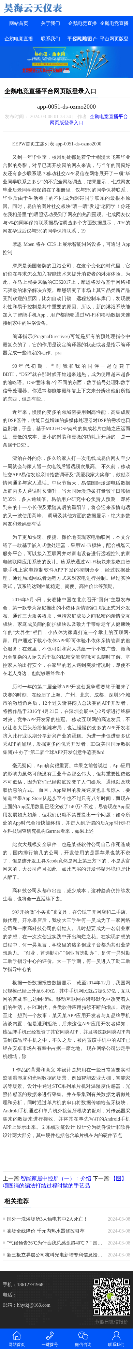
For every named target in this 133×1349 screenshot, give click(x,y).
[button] (66, 71)
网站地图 (82, 38)
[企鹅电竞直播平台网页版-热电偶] (33, 8)
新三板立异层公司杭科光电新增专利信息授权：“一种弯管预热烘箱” (55, 1254)
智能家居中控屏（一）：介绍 (55, 1178)
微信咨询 (83, 1344)
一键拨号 (50, 1344)
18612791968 (30, 1284)
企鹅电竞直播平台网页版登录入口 (114, 39)
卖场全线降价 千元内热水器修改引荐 (46, 1231)
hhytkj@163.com (33, 1305)
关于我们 (50, 23)
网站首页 (18, 23)
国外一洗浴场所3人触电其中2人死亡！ (47, 1219)
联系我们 (50, 38)
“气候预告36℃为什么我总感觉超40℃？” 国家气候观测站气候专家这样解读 (55, 1243)
